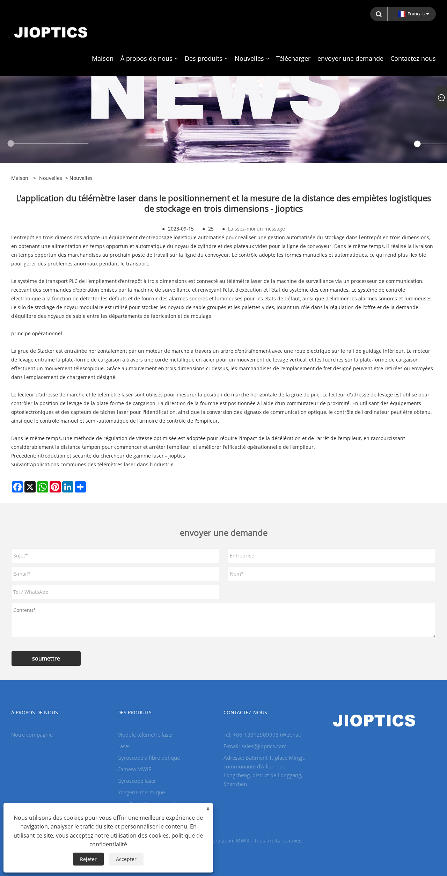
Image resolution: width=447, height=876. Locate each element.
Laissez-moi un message (256, 228)
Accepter (126, 859)
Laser (123, 746)
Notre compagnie (32, 734)
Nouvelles (50, 178)
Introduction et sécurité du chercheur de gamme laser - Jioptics (110, 455)
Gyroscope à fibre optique (148, 757)
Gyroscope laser (136, 780)
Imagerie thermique (141, 792)
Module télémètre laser (145, 734)
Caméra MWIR (134, 769)
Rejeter (88, 859)
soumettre (46, 658)
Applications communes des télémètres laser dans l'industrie (102, 464)
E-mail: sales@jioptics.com (255, 746)
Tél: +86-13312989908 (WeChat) (262, 734)
